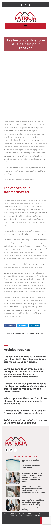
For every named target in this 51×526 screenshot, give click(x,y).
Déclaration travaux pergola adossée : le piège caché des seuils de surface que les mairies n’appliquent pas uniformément (25, 387)
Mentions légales (26, 515)
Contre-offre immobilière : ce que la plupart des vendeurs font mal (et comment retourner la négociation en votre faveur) (33, 505)
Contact (15, 515)
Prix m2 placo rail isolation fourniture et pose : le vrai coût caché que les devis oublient (25, 401)
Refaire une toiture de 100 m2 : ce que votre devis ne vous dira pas (25, 421)
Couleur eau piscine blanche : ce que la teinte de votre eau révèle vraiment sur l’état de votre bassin (33, 464)
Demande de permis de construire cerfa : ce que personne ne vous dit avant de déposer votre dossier (32, 477)
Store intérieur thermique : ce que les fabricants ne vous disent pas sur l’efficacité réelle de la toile (33, 490)
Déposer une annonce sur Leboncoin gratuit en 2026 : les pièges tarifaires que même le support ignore (25, 359)
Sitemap (37, 515)
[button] (26, 25)
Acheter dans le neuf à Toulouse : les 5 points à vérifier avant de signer (25, 412)
